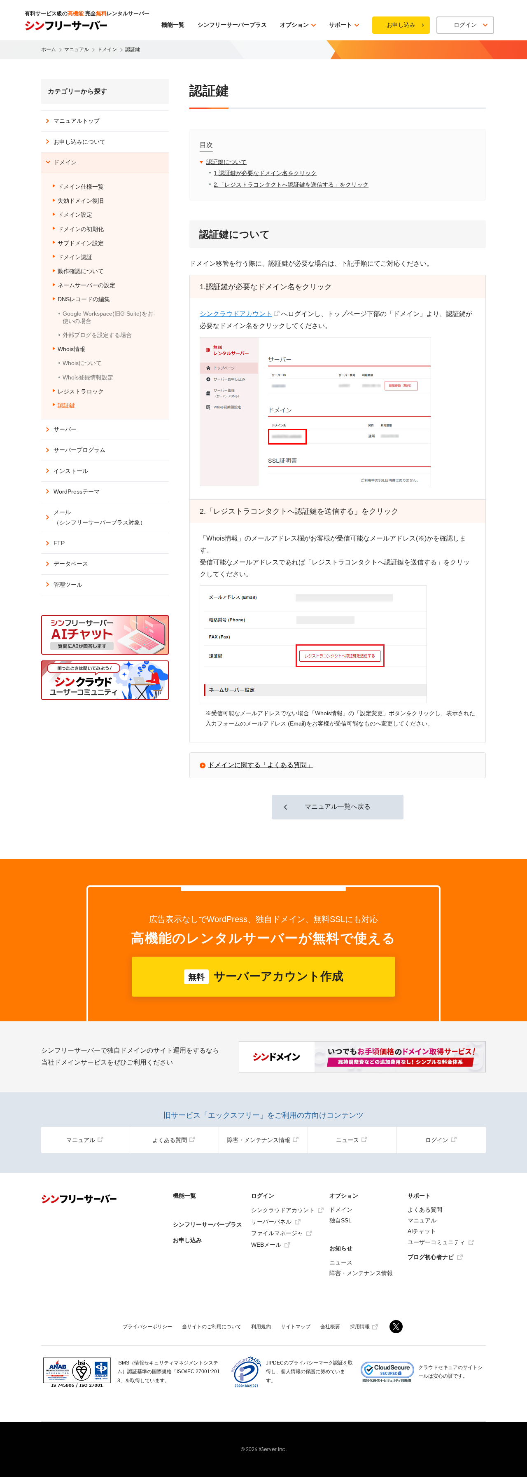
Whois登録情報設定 (88, 377)
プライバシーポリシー (147, 1327)
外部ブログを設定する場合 (97, 335)
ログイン (436, 1140)
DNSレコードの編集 (84, 299)
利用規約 (261, 1327)
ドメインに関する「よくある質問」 (260, 764)
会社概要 (330, 1327)
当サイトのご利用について (211, 1327)
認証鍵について (226, 162)
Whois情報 (71, 349)
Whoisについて (82, 363)
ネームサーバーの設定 (86, 285)
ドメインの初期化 (81, 229)
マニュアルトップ (77, 120)
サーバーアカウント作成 (265, 976)
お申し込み (401, 24)
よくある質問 (169, 1140)
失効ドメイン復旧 (81, 200)
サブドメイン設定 (81, 243)
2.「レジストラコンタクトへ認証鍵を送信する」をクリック (291, 184)
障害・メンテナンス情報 (258, 1140)
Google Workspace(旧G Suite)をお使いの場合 (108, 317)
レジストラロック (81, 391)
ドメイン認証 (75, 257)
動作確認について (81, 271)
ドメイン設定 (75, 214)
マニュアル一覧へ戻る (338, 806)
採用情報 (360, 1327)
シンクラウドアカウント (236, 313)
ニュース (347, 1140)
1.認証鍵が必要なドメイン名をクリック (265, 173)
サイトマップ (295, 1327)
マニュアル (80, 1140)
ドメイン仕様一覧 (81, 186)
